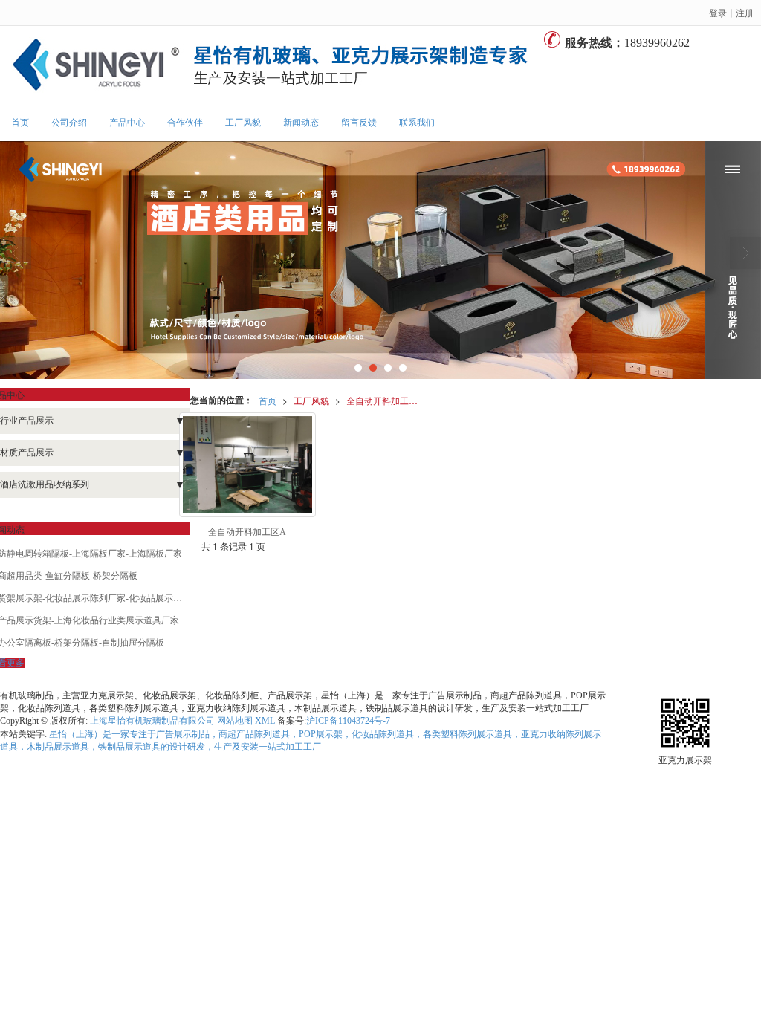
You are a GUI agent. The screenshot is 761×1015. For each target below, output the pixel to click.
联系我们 (417, 122)
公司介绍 (69, 122)
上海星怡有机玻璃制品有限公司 (152, 721)
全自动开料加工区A (385, 400)
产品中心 (127, 122)
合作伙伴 (185, 122)
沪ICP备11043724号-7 (348, 721)
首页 (20, 122)
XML (265, 721)
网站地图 (235, 721)
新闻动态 (301, 122)
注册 (745, 12)
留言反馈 (359, 122)
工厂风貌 (243, 122)
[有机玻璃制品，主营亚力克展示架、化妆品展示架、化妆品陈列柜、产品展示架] (271, 65)
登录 (718, 12)
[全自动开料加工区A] (247, 464)
